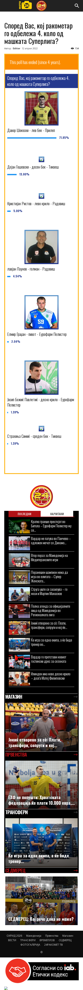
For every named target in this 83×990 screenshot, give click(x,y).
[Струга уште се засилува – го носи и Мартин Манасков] (19, 594)
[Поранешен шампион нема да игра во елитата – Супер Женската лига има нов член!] (19, 577)
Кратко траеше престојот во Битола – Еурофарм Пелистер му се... (51, 526)
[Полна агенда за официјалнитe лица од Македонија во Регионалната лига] (19, 611)
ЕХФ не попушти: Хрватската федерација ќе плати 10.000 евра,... (41, 800)
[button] (77, 6)
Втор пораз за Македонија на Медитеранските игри (49, 557)
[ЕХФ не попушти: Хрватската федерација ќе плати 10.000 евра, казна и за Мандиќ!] (41, 785)
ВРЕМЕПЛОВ (47, 940)
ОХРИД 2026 (14, 936)
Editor (16, 48)
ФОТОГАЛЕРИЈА (30, 945)
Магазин (67, 936)
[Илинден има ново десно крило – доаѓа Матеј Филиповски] (19, 679)
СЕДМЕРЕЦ (65, 940)
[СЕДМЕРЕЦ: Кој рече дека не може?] (41, 900)
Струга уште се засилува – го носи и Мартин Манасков (49, 591)
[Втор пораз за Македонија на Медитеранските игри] (19, 560)
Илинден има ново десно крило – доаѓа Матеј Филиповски (50, 676)
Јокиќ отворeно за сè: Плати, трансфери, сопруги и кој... (34, 742)
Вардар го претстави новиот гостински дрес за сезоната (48, 659)
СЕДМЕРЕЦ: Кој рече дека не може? (41, 919)
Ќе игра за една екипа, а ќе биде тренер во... (51, 642)
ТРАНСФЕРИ (28, 940)
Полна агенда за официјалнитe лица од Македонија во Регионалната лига (50, 610)
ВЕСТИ (12, 940)
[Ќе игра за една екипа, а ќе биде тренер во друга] (19, 645)
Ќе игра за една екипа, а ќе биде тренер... (38, 858)
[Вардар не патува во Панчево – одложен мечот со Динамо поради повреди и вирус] (19, 543)
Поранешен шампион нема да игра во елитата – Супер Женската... (49, 576)
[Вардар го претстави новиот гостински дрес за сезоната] (19, 662)
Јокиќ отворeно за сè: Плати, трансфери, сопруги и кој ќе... (49, 625)
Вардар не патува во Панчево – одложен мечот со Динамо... (51, 540)
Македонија (33, 936)
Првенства (51, 936)
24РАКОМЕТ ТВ (53, 945)
